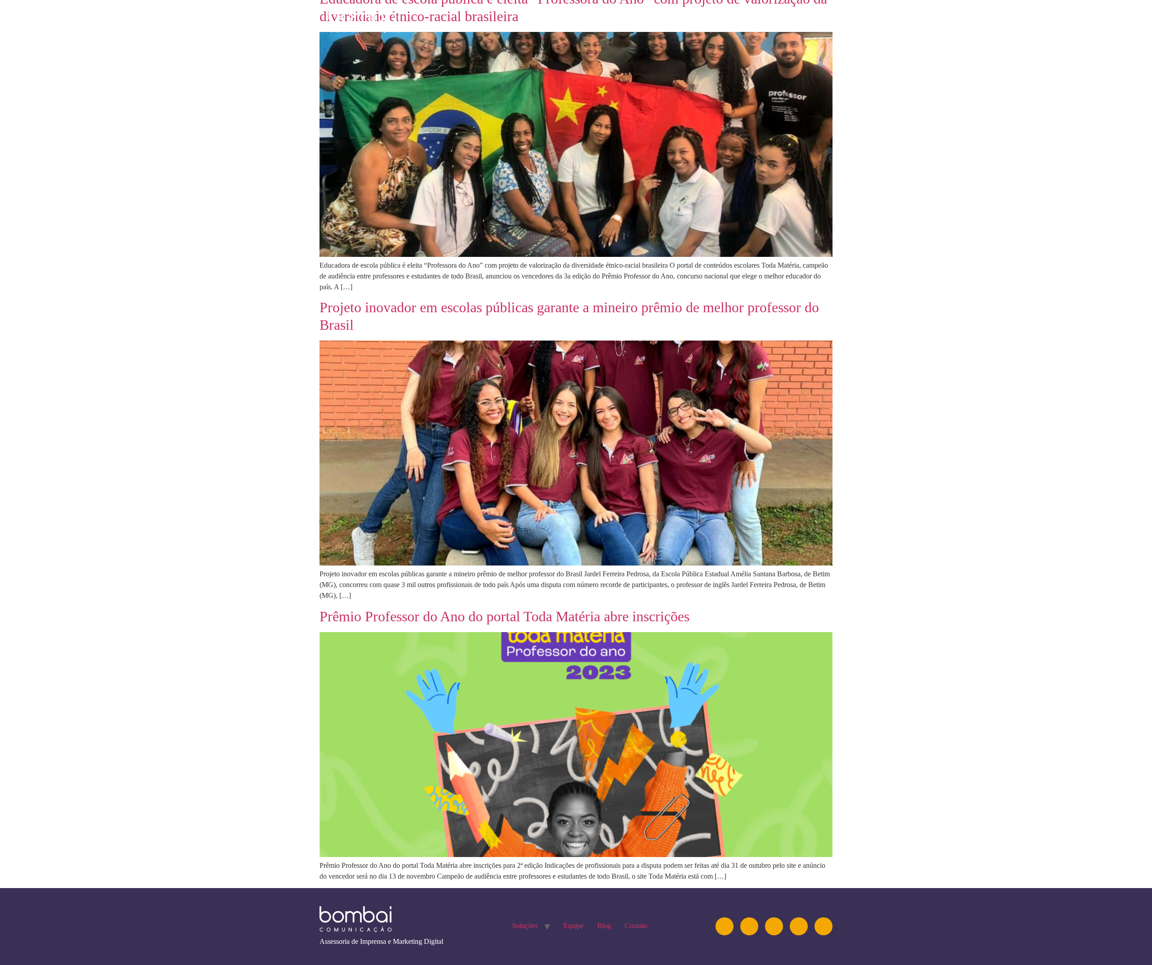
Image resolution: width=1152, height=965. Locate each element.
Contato (792, 20)
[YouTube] (774, 926)
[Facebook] (799, 926)
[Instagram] (725, 926)
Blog (745, 20)
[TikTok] (823, 926)
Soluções (651, 20)
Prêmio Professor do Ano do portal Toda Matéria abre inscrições (504, 616)
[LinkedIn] (749, 926)
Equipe (703, 20)
